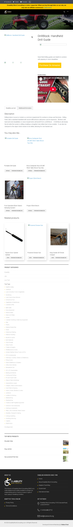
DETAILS (8, 170)
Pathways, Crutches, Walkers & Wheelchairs (17, 357)
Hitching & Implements (11, 408)
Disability (6, 272)
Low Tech (7, 280)
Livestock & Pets (10, 304)
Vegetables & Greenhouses (12, 302)
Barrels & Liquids (10, 337)
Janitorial (8, 289)
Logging (8, 420)
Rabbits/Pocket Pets (11, 327)
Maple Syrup (9, 423)
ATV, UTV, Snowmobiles (12, 370)
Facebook (8, 2)
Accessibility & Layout (11, 383)
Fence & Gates (9, 312)
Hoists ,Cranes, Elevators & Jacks (14, 390)
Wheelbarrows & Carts (12, 349)
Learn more (48, 7)
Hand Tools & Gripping (11, 388)
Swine (7, 329)
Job (5, 276)
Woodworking (9, 400)
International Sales (44, 491)
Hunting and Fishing (11, 375)
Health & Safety (10, 287)
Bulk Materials (9, 340)
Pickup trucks (9, 360)
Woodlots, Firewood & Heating (13, 413)
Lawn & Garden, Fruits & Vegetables (15, 292)
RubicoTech (65, 524)
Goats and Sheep (10, 315)
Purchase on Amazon (49, 65)
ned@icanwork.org (47, 516)
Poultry (7, 324)
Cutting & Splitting (10, 416)
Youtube (24, 2)
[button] (32, 37)
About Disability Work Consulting (48, 482)
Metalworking (9, 397)
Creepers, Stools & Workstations (14, 385)
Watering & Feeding (11, 332)
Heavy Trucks (9, 345)
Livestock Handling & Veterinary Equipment (17, 320)
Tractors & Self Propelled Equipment (15, 402)
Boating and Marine (11, 372)
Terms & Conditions (11, 506)
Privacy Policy (10, 502)
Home (40, 478)
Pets (7, 322)
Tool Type (7, 284)
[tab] (10, 108)
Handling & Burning (11, 418)
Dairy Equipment (10, 310)
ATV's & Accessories (11, 355)
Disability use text (11, 108)
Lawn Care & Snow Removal (13, 297)
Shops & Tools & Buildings (12, 380)
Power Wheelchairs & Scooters (13, 362)
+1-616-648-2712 (46, 510)
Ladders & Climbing (11, 395)
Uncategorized (8, 427)
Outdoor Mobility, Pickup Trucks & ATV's (16, 352)
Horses (7, 317)
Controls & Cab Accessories (13, 405)
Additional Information (25, 108)
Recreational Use (10, 367)
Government (42, 488)
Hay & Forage (9, 342)
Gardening (8, 295)
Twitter (17, 2)
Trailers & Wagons (10, 347)
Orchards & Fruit (10, 299)
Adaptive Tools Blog (44, 485)
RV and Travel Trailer (11, 377)
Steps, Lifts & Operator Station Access (15, 410)
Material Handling (10, 334)
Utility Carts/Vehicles (11, 365)
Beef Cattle (8, 307)
